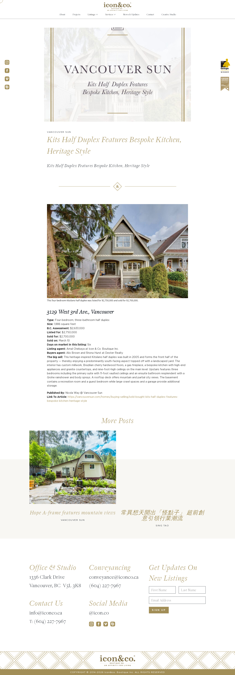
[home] (117, 6)
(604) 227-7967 (50, 621)
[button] (93, 14)
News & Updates (131, 14)
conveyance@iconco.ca (114, 577)
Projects (76, 14)
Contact (150, 14)
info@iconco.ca (45, 612)
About (62, 14)
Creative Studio (168, 14)
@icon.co (99, 612)
